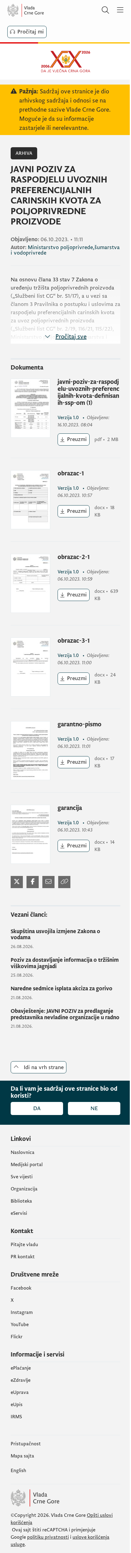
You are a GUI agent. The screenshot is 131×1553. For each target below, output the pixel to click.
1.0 (69, 418)
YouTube (20, 1325)
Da (37, 1108)
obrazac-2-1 (74, 557)
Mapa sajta (22, 1456)
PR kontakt (23, 1257)
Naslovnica (22, 1152)
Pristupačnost (26, 1444)
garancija (70, 808)
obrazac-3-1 (74, 641)
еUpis (17, 1405)
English (18, 1471)
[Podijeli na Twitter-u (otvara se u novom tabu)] (17, 882)
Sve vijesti (22, 1177)
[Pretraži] (105, 10)
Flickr (17, 1337)
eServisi (19, 1213)
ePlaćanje (21, 1368)
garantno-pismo (79, 724)
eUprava (20, 1392)
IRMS (16, 1417)
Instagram (22, 1312)
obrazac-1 (71, 473)
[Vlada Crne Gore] (43, 10)
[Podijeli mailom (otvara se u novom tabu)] (48, 882)
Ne (94, 1108)
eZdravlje (20, 1380)
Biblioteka (21, 1201)
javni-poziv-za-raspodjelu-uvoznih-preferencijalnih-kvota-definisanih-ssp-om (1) (88, 393)
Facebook (21, 1288)
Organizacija (24, 1189)
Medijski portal (27, 1165)
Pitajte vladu (24, 1245)
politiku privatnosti (48, 1537)
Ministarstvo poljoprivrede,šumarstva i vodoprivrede (65, 250)
